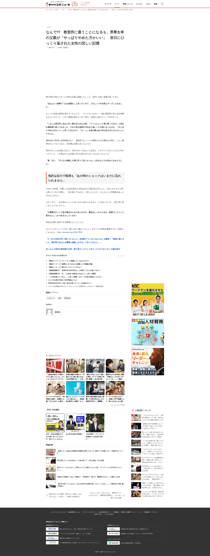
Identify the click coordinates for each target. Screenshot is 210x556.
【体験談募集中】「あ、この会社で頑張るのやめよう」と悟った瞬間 (72, 273)
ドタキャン (51, 298)
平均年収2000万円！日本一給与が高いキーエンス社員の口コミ (69, 283)
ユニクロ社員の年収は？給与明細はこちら (62, 280)
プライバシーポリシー (89, 512)
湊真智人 (66, 47)
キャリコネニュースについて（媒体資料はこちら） (65, 512)
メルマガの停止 (109, 514)
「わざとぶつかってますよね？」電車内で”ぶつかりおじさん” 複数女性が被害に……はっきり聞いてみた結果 (105, 495)
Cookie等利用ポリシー (105, 512)
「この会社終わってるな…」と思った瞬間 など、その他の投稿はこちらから (75, 277)
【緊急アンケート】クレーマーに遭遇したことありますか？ (68, 261)
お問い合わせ (98, 514)
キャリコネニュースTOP (52, 9)
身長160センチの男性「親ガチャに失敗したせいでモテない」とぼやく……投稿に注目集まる (65, 495)
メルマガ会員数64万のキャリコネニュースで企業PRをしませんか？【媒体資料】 (76, 286)
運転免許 (67, 298)
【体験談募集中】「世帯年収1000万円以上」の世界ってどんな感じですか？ (74, 270)
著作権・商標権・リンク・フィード (131, 512)
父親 (59, 298)
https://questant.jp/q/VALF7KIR (69, 232)
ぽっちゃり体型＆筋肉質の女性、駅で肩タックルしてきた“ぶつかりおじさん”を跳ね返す (83, 249)
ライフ (63, 9)
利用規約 (116, 512)
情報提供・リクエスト (151, 512)
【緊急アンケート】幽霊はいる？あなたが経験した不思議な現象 (70, 264)
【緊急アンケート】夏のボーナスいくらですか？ (65, 267)
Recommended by (115, 405)
